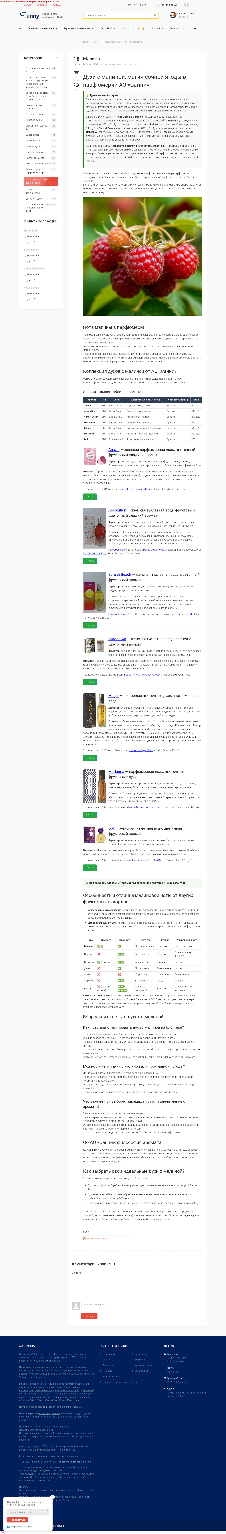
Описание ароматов (36, 152)
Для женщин (32, 236)
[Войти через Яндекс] (74, 1290)
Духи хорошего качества (34, 107)
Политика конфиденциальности (120, 1382)
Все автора (96, 1238)
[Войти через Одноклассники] (74, 1300)
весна (146, 549)
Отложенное (141, 1371)
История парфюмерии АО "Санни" (38, 70)
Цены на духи (33, 146)
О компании (109, 1354)
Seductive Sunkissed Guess (138, 489)
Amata (113, 450)
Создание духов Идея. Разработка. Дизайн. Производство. (37, 96)
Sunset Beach (119, 574)
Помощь (107, 1371)
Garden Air (117, 639)
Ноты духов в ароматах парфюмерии (123, 41)
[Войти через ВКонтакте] (74, 1281)
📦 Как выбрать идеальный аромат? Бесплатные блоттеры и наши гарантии (135, 882)
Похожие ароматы (36, 114)
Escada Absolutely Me (95, 553)
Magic (113, 696)
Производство (116, 549)
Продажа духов (34, 120)
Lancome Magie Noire (141, 750)
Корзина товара (143, 1365)
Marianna (116, 771)
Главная (85, 41)
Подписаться (18, 1519)
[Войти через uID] (74, 1276)
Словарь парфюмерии (38, 163)
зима (161, 549)
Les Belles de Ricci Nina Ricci (148, 860)
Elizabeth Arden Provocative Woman (143, 674)
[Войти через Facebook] (74, 1286)
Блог (96, 41)
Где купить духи (34, 198)
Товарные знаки (111, 1376)
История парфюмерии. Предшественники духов (38, 207)
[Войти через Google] (74, 1295)
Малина (91, 58)
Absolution (117, 510)
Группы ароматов (35, 158)
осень (154, 549)
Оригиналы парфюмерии (33, 191)
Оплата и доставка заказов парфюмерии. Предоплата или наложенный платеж (38, 82)
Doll (111, 828)
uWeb (3, 1532)
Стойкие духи (33, 140)
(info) (88, 64)
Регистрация (142, 1354)
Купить (90, 496)
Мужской (30, 242)
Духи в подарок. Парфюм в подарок (36, 171)
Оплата (106, 1359)
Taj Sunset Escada (183, 614)
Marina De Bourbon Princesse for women (150, 807)
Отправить (89, 1316)
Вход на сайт (141, 1359)
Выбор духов (32, 134)
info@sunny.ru (174, 1372)
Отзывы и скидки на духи (36, 127)
